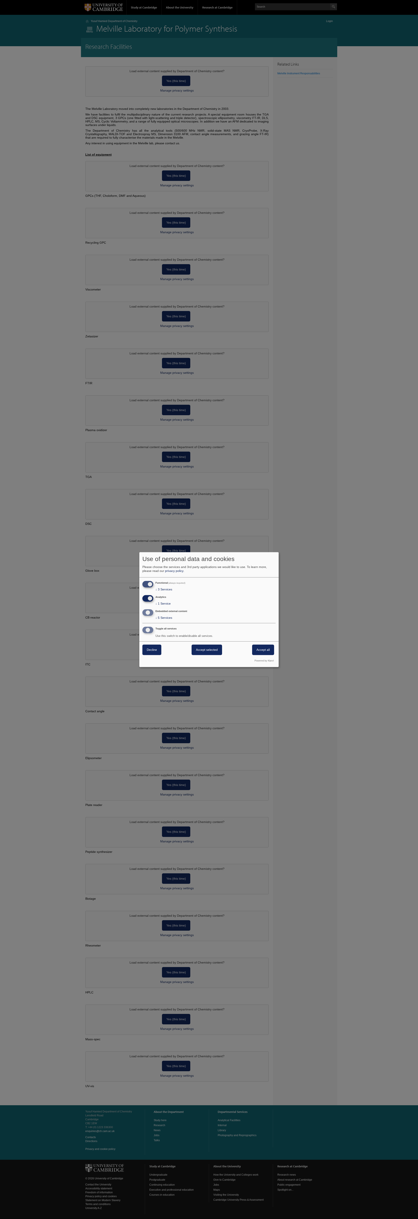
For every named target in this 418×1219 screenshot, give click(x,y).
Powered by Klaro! (264, 660)
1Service (163, 603)
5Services (163, 617)
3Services (163, 589)
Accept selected (207, 649)
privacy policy (174, 571)
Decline (152, 649)
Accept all (263, 649)
